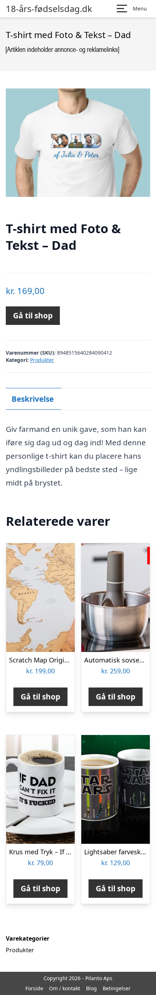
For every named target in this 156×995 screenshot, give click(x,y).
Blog (91, 988)
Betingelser (117, 988)
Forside (34, 988)
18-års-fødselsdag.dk (49, 9)
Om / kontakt (64, 988)
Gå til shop (33, 315)
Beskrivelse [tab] (33, 399)
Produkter (42, 359)
